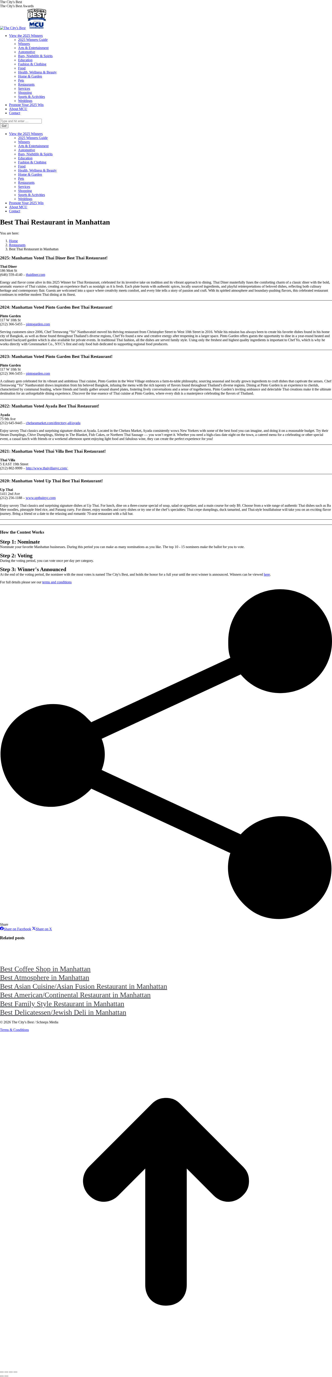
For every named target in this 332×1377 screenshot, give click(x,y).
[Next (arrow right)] (6, 1376)
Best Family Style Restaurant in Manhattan (62, 1004)
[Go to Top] (166, 1367)
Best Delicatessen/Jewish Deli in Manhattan (63, 1012)
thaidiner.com (35, 275)
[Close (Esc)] (2, 1372)
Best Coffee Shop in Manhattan (45, 969)
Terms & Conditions (14, 1030)
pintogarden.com (38, 324)
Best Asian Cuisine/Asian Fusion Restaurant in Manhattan (83, 986)
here (267, 574)
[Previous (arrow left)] (2, 1376)
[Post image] (12, 960)
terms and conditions (57, 582)
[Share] (6, 1372)
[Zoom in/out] (15, 1372)
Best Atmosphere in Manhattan (44, 977)
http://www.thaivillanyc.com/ (47, 468)
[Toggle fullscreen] (11, 1372)
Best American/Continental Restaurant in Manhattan (75, 995)
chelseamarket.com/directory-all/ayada (53, 423)
